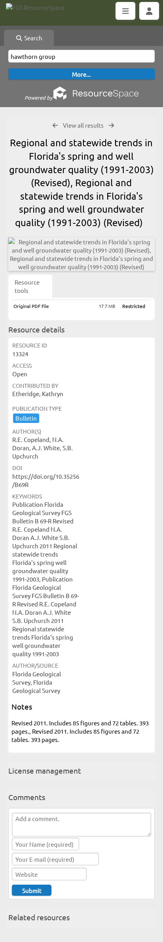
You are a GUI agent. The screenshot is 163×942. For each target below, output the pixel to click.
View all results (83, 125)
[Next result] (111, 125)
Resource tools (27, 286)
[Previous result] (55, 125)
